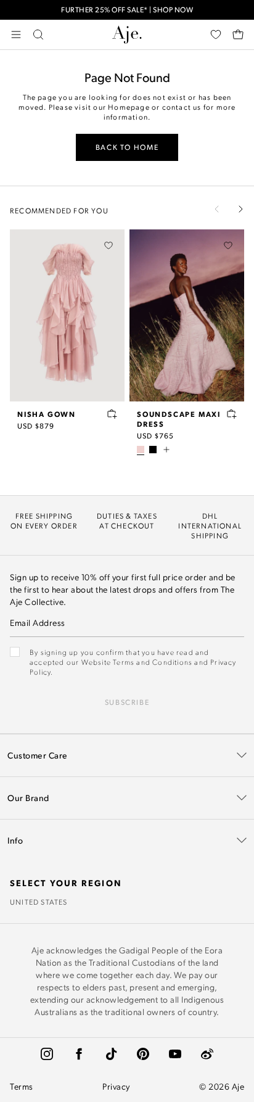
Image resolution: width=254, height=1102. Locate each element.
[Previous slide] (217, 209)
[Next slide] (240, 209)
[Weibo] (207, 1054)
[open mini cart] (238, 34)
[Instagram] (47, 1054)
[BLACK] (153, 449)
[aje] (127, 34)
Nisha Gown (46, 414)
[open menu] (16, 34)
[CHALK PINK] (140, 449)
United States (39, 902)
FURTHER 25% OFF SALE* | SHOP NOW (127, 9)
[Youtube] (175, 1054)
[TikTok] (111, 1054)
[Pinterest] (143, 1054)
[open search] (38, 34)
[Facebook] (79, 1054)
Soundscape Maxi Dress (179, 419)
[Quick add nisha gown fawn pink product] (112, 414)
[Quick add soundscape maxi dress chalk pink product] (232, 414)
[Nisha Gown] (67, 315)
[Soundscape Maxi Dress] (186, 315)
